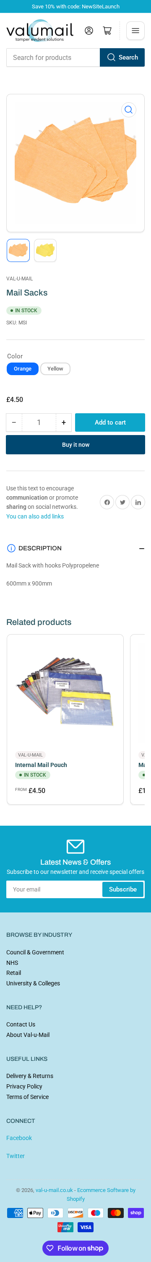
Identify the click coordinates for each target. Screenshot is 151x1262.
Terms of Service (27, 1097)
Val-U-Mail (19, 279)
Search (128, 57)
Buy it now (75, 444)
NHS (12, 962)
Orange (22, 368)
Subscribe (123, 889)
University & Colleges (33, 983)
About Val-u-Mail (27, 1034)
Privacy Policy (24, 1086)
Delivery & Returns (29, 1076)
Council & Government (35, 952)
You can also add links (35, 516)
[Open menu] (135, 30)
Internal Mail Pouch (41, 765)
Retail (13, 972)
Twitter (15, 1156)
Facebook (19, 1138)
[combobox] (75, 57)
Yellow (55, 368)
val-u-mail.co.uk (54, 1190)
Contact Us (20, 1024)
